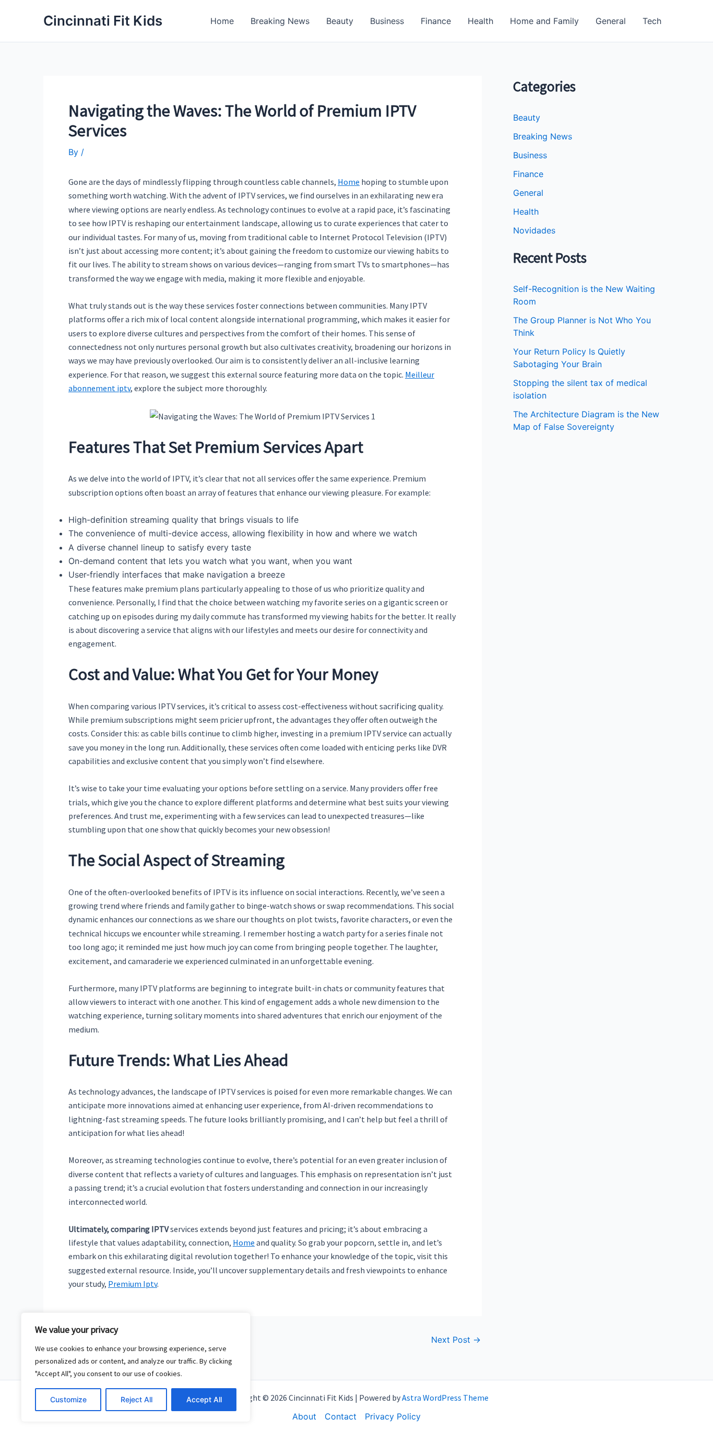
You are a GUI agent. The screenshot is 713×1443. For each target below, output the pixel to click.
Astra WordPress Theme (445, 1397)
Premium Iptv (132, 1283)
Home (222, 21)
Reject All (136, 1399)
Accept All (204, 1399)
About (304, 1416)
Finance (436, 21)
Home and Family (544, 21)
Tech (652, 21)
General (611, 21)
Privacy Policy (393, 1416)
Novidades (534, 230)
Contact (340, 1416)
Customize (68, 1399)
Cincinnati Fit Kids (102, 21)
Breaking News (280, 21)
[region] (136, 1367)
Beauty (339, 21)
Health (480, 21)
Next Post (456, 1339)
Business (387, 21)
